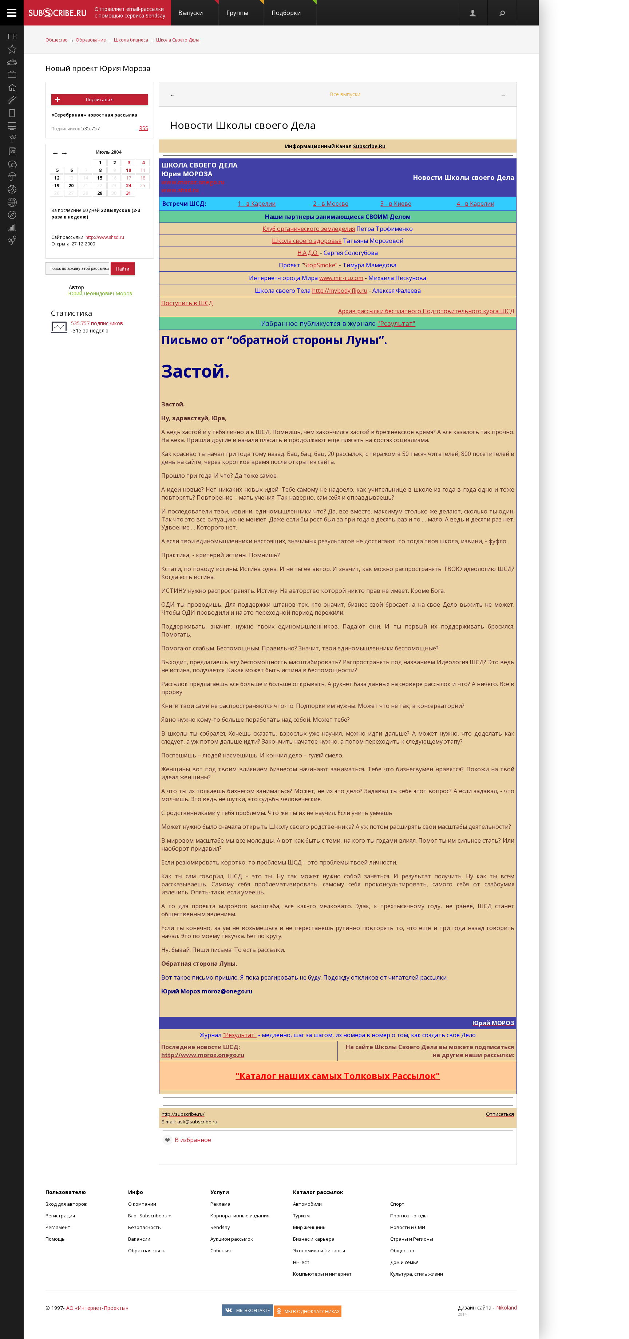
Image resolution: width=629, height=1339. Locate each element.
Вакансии (139, 1239)
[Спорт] (12, 189)
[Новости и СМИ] (12, 151)
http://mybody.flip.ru (339, 291)
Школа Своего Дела (177, 40)
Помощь (55, 1239)
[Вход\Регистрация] (473, 12)
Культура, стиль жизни (416, 1274)
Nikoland (506, 1307)
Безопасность (144, 1227)
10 (128, 170)
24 (128, 185)
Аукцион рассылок (231, 1239)
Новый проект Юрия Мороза (98, 68)
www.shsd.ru (180, 190)
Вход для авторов (66, 1204)
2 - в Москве (330, 204)
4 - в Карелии (475, 204)
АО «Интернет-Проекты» (97, 1307)
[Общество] (12, 163)
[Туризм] (12, 214)
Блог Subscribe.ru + (150, 1215)
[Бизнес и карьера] (12, 74)
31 (128, 193)
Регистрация (60, 1215)
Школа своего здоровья (306, 241)
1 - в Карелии (257, 204)
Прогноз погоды (409, 1215)
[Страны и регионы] (12, 202)
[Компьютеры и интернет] (12, 125)
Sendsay (220, 1227)
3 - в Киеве (395, 204)
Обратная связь (147, 1250)
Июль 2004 (109, 152)
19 (56, 185)
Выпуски (190, 13)
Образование (91, 40)
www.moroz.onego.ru (193, 182)
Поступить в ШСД (187, 303)
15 (99, 178)
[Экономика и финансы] (12, 227)
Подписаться (100, 100)
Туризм (301, 1215)
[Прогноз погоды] (12, 176)
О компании (142, 1204)
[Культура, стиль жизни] (12, 138)
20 (71, 185)
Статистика (71, 313)
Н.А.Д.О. (308, 253)
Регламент (58, 1227)
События (220, 1250)
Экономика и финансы (319, 1250)
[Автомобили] (12, 61)
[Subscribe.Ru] (57, 12)
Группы (237, 13)
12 (56, 178)
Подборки (286, 13)
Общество (57, 40)
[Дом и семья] (12, 87)
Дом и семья (404, 1262)
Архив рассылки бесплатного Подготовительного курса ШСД (426, 311)
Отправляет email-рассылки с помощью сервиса (130, 12)
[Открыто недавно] (12, 49)
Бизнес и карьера (314, 1239)
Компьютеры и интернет (322, 1274)
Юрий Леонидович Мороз (100, 293)
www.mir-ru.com (341, 278)
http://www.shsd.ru (105, 237)
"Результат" (396, 323)
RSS (143, 128)
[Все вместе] (12, 36)
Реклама (220, 1204)
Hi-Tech (301, 1262)
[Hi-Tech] (12, 112)
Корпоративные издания (239, 1215)
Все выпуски (345, 94)
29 (99, 193)
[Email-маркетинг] (12, 240)
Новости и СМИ (407, 1227)
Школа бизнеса (131, 40)
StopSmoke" (320, 265)
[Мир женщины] (12, 100)
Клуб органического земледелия (308, 229)
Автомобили (307, 1204)
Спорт (397, 1204)
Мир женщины (310, 1227)
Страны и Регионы (411, 1239)
